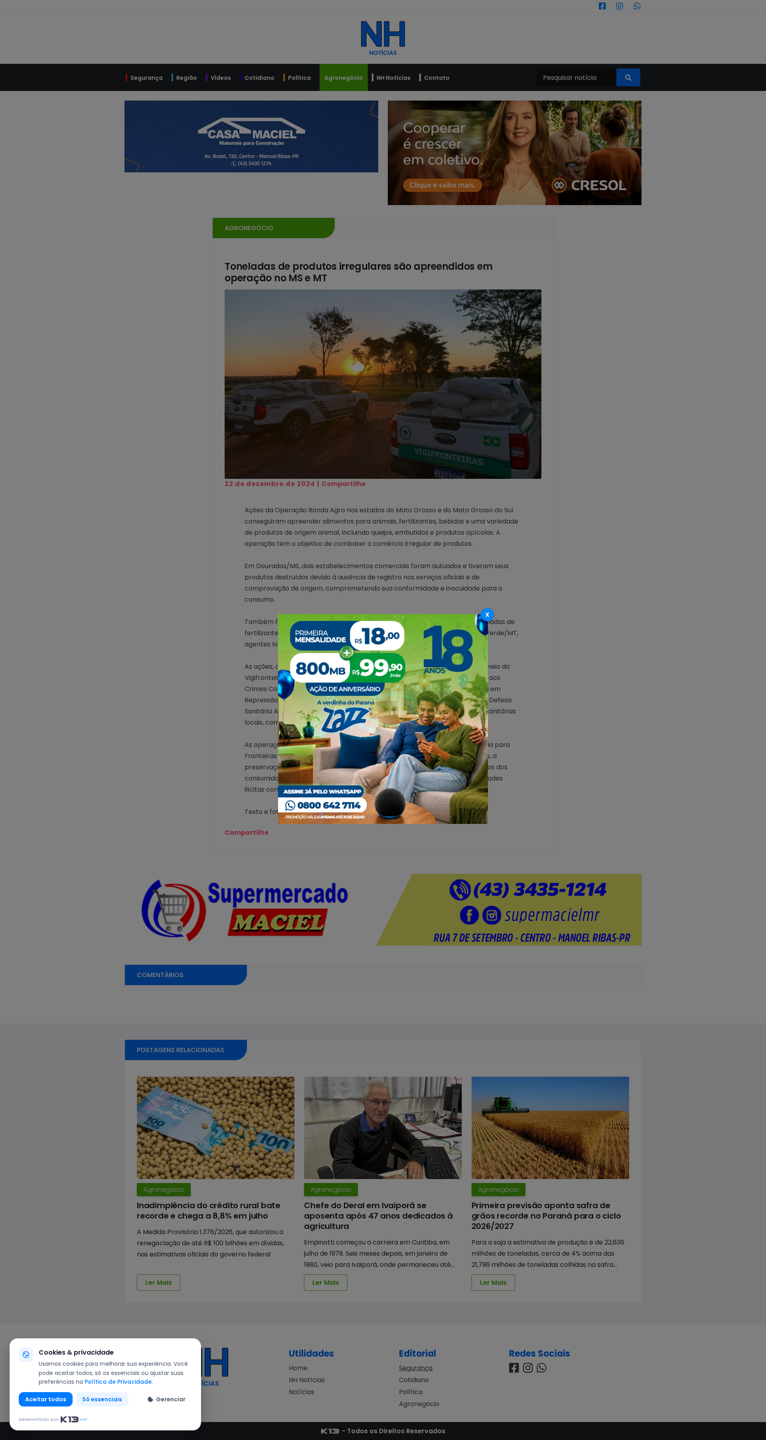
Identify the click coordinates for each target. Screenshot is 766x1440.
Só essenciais (102, 1399)
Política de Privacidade (118, 1382)
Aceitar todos (45, 1399)
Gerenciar (171, 1399)
